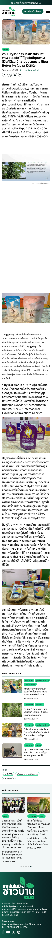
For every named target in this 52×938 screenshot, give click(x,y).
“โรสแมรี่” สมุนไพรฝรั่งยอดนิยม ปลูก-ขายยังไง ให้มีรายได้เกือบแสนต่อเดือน (36, 712)
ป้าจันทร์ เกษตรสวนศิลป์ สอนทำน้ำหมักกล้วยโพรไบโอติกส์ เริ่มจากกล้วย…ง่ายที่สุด (36, 732)
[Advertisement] (26, 227)
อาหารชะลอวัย (8, 778)
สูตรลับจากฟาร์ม (42, 680)
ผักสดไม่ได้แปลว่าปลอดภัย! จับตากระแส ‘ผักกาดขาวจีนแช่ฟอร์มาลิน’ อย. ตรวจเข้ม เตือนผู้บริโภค (38, 827)
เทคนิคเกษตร (30, 684)
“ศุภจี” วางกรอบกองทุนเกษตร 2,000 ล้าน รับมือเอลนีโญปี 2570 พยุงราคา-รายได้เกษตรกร (37, 754)
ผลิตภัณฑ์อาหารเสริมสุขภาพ (27, 773)
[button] (21, 866)
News (5, 49)
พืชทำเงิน (39, 704)
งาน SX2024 (8, 773)
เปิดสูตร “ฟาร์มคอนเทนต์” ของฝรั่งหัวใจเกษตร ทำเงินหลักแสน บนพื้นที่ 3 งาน (35, 691)
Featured (29, 680)
